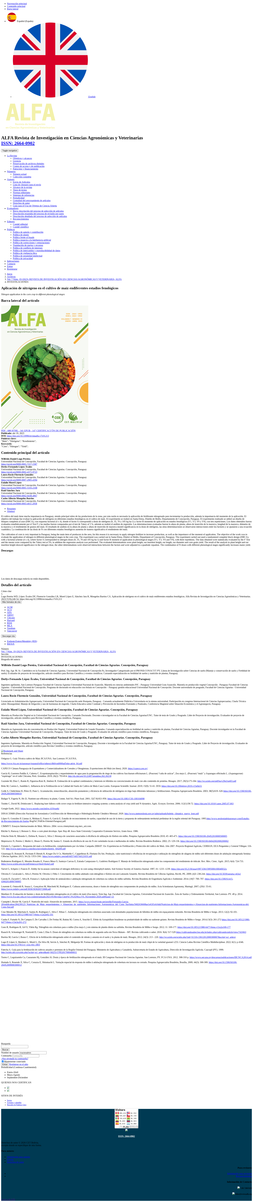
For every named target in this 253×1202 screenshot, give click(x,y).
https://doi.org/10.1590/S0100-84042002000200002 (204, 841)
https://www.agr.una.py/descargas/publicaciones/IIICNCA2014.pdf (221, 957)
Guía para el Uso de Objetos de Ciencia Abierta (35, 206)
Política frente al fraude (23, 237)
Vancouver (12, 631)
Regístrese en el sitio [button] (18, 1064)
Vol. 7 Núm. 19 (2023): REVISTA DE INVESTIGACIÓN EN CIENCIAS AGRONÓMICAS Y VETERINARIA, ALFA (64, 279)
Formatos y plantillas (14, 1103)
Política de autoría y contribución (28, 232)
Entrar (10, 266)
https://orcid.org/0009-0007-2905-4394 (19, 480)
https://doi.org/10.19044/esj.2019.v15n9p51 (181, 786)
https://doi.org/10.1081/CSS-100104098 (126, 798)
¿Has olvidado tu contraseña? (14, 1058)
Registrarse (12, 269)
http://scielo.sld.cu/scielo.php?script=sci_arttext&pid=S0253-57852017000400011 (39, 952)
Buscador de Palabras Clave (16, 1105)
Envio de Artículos (21, 182)
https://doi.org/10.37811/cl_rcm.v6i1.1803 (20, 944)
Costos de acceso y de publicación (29, 166)
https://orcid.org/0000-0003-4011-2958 (19, 503)
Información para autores (18, 1157)
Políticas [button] (11, 229)
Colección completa (22, 177)
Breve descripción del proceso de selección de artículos (38, 211)
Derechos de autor (21, 203)
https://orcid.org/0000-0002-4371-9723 (19, 472)
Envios (9, 1100)
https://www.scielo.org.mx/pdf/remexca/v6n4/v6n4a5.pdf (27, 864)
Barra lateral (12, 9)
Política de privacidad (23, 258)
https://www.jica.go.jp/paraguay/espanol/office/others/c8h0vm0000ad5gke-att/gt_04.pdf (41, 763)
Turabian (11, 628)
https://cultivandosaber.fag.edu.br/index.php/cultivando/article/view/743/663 (211, 932)
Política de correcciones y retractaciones (31, 242)
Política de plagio (21, 234)
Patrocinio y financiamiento (25, 169)
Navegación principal (17, 3)
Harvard (11, 620)
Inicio (9, 274)
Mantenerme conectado (15, 1061)
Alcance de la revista (22, 187)
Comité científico (21, 227)
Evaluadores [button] (12, 208)
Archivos (11, 276)
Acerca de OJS (8, 1199)
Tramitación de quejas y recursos (28, 245)
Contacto (11, 263)
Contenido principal (16, 6)
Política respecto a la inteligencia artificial (32, 240)
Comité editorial (20, 224)
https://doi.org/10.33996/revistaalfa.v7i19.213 (28, 436)
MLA (9, 625)
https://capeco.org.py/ (138, 768)
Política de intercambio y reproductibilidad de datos (36, 250)
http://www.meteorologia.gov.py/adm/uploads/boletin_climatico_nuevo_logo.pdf (161, 813)
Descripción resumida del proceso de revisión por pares (38, 213)
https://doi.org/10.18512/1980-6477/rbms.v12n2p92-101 (27, 914)
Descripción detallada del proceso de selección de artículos (40, 216)
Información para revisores (239, 1173)
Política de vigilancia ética (25, 253)
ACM (9, 607)
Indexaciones (13, 261)
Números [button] (11, 171)
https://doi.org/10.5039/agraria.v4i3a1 (223, 874)
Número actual (20, 174)
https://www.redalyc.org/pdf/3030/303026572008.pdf (26, 889)
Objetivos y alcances (22, 158)
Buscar (5, 1050)
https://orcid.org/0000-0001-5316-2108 (19, 488)
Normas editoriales (21, 192)
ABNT (10, 615)
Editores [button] (11, 221)
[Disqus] (126, 1005)
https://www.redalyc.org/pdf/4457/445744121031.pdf (67, 856)
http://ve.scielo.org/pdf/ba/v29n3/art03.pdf (216, 781)
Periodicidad (18, 198)
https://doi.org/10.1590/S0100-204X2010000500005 (202, 836)
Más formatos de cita (11, 602)
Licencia (17, 161)
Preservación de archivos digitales (28, 163)
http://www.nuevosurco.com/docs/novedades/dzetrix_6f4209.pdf (36, 848)
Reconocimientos (21, 219)
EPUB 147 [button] (30, 430)
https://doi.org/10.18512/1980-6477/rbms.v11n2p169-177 (204, 927)
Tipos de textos (20, 190)
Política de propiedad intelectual (27, 256)
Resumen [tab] (11, 508)
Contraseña (6, 1055)
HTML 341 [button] (18, 430)
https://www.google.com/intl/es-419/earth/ (40, 808)
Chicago (11, 617)
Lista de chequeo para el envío (27, 184)
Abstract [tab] (11, 511)
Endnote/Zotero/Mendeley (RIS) (22, 641)
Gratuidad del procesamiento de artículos (32, 200)
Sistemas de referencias (23, 195)
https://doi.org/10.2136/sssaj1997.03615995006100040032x (199, 869)
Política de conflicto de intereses (27, 248)
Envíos (10, 1159)
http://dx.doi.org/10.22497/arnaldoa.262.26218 (89, 776)
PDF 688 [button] (6, 430)
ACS (9, 610)
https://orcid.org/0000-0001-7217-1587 (19, 464)
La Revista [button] (12, 155)
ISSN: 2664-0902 (18, 143)
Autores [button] (10, 179)
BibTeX (10, 644)
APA (9, 612)
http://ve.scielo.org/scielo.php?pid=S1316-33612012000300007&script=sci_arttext (197, 937)
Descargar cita (8, 636)
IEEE (9, 623)
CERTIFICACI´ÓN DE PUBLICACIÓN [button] (56, 430)
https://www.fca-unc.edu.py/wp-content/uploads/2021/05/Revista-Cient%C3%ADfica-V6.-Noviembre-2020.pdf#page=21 (57, 896)
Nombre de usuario (10, 1052)
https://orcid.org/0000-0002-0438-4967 (19, 496)
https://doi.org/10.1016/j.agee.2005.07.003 (214, 803)
